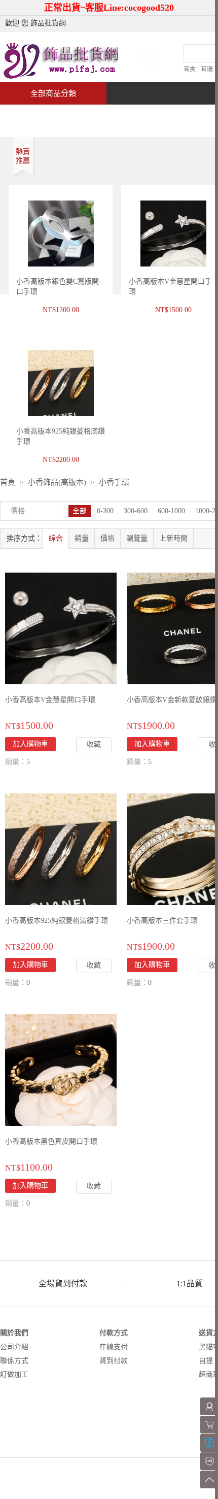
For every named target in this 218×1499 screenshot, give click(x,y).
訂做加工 (14, 1374)
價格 (107, 538)
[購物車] (209, 1425)
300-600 (136, 511)
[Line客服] (209, 1461)
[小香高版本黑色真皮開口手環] (61, 1069)
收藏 (94, 744)
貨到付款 (113, 1360)
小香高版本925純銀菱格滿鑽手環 (56, 920)
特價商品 (103, 115)
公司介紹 (14, 1347)
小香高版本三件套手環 (162, 920)
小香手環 (114, 482)
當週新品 (176, 115)
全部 (79, 511)
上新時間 (173, 538)
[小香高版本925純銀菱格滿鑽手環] (61, 848)
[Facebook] (209, 1443)
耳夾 (190, 69)
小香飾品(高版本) (57, 482)
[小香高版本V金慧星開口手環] (61, 627)
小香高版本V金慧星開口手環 (50, 700)
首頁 (38, 115)
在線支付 (113, 1347)
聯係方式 (14, 1360)
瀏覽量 (137, 538)
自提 (206, 1360)
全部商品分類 (53, 93)
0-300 (105, 511)
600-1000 (171, 511)
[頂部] (209, 1479)
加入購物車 (152, 744)
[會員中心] (209, 1406)
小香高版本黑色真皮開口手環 (51, 1141)
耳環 (207, 69)
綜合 (56, 538)
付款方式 (113, 1333)
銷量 (82, 538)
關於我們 (14, 1333)
